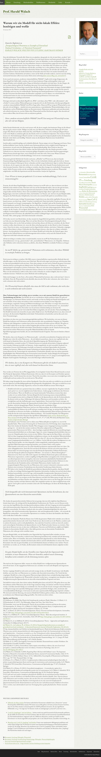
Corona (81, 177)
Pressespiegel (84, 199)
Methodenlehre (28, 2)
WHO (92, 205)
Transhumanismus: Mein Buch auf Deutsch (88, 79)
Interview (94, 187)
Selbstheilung (94, 201)
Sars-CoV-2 (92, 199)
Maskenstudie (92, 193)
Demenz (82, 180)
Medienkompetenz (89, 195)
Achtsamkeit (83, 172)
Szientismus (81, 205)
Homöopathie (87, 184)
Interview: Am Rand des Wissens (87, 83)
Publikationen (40, 2)
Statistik (89, 204)
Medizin (81, 197)
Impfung (89, 187)
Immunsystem (94, 184)
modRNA (86, 197)
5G (79, 172)
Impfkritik (83, 187)
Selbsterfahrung (88, 201)
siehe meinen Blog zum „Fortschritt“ (54, 76)
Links (60, 2)
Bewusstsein (8, 737)
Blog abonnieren (45, 751)
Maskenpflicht (85, 193)
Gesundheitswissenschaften (85, 182)
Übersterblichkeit (94, 209)
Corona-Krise (86, 177)
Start (39, 751)
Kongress (80, 191)
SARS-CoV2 (82, 201)
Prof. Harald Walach (16, 11)
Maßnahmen (82, 194)
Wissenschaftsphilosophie (48, 739)
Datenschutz (96, 751)
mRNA (90, 197)
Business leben (54, 751)
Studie (93, 203)
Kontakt (67, 2)
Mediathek (51, 2)
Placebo (80, 199)
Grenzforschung (22, 739)
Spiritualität (82, 204)
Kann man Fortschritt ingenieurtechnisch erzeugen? (18, 741)
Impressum (89, 751)
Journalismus (81, 189)
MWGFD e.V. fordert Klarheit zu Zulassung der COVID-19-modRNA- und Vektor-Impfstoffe (87, 75)
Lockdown (81, 193)
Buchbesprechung (92, 174)
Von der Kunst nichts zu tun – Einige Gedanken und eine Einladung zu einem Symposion (27, 743)
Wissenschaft (27, 737)
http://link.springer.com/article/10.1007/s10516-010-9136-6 (30, 613)
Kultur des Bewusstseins (89, 191)
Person (8, 2)
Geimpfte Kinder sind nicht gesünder (86, 70)
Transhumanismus (87, 205)
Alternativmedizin (90, 172)
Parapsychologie (30, 739)
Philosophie (21, 737)
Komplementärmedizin (90, 189)
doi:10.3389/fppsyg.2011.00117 (13, 650)
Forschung (17, 2)
